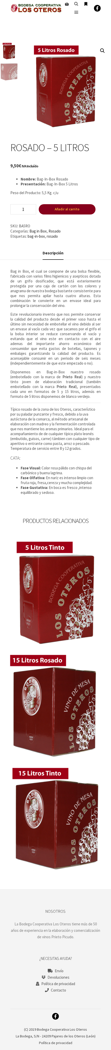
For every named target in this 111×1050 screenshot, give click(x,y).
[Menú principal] (76, 12)
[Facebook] (97, 8)
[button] (102, 50)
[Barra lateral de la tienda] (67, 4)
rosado (52, 236)
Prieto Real (71, 376)
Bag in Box (38, 231)
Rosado (55, 231)
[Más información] (86, 4)
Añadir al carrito (67, 209)
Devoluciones (58, 977)
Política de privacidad (58, 983)
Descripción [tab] (53, 253)
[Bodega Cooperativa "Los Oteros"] (36, 8)
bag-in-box (36, 236)
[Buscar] (76, 4)
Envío (59, 970)
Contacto (58, 990)
